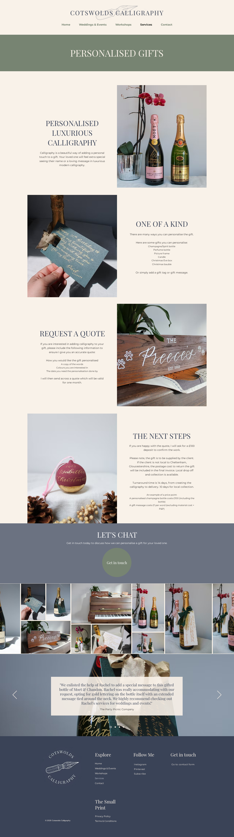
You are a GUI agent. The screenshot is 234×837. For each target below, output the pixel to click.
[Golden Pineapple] (119, 727)
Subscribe (140, 773)
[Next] (219, 695)
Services (99, 778)
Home (98, 763)
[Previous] (15, 695)
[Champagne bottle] (110, 727)
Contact (99, 783)
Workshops (101, 773)
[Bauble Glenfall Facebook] (115, 727)
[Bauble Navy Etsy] (123, 727)
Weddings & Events (105, 768)
